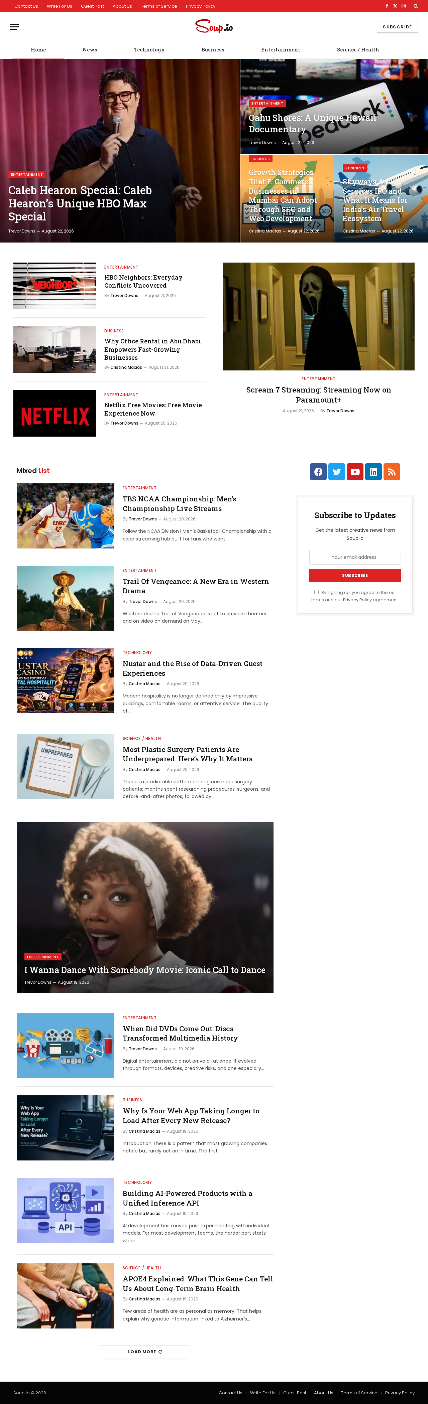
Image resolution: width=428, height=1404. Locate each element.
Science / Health (358, 49)
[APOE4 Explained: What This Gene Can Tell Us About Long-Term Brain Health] (65, 1296)
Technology (149, 49)
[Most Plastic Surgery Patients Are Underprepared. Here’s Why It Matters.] (65, 766)
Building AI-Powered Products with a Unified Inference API (187, 1198)
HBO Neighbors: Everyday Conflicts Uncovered (143, 281)
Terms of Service (159, 6)
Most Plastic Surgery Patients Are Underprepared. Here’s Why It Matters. (188, 754)
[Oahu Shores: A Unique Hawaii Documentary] (334, 106)
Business (213, 49)
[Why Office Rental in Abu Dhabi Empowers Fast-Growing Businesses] (54, 349)
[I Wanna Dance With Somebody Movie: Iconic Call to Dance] (145, 907)
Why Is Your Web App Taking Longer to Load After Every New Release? (191, 1115)
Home (38, 49)
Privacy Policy (200, 6)
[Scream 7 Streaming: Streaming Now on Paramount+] (319, 316)
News (90, 49)
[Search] (415, 6)
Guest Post (92, 6)
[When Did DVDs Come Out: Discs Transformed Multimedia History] (65, 1045)
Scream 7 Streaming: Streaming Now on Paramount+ (318, 395)
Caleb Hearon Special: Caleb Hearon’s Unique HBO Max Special (80, 203)
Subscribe (397, 27)
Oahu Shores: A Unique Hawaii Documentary (313, 123)
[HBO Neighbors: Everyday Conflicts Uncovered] (54, 286)
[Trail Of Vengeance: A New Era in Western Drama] (65, 598)
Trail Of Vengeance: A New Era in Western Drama (196, 586)
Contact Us (26, 6)
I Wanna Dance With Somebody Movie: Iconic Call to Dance (144, 970)
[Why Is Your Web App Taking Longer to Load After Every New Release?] (65, 1127)
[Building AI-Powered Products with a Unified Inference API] (65, 1210)
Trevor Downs (21, 231)
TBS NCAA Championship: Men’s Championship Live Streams (179, 503)
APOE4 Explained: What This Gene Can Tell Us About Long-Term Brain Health (198, 1283)
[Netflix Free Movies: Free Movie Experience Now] (54, 413)
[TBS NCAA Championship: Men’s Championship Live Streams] (65, 516)
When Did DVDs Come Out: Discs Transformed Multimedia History (180, 1033)
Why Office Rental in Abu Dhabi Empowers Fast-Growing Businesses (152, 349)
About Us (122, 6)
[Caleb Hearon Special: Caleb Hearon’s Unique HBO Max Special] (120, 151)
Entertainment (280, 49)
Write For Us (59, 6)
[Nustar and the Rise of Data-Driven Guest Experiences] (65, 680)
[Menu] (14, 26)
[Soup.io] (214, 27)
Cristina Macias (265, 231)
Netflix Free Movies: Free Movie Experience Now (153, 409)
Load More (142, 1352)
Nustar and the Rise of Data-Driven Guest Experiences (192, 668)
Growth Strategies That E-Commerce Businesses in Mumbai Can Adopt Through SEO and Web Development (283, 195)
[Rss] (392, 471)
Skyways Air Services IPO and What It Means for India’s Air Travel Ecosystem (375, 200)
